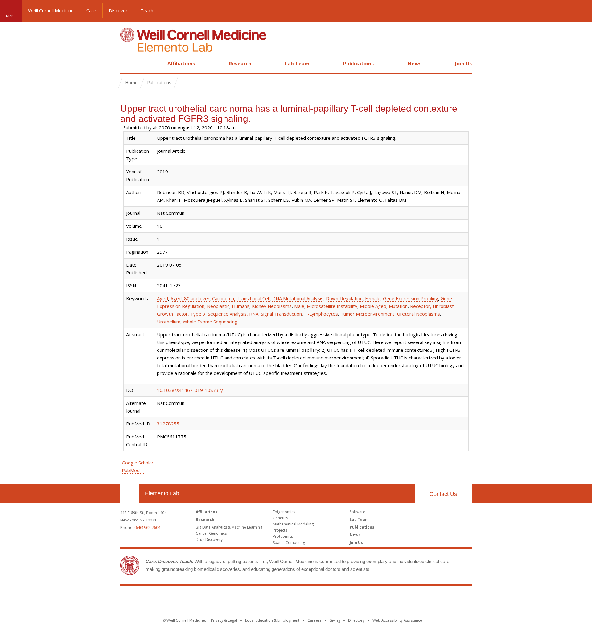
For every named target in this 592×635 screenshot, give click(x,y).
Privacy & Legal (224, 620)
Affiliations (181, 63)
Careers (314, 620)
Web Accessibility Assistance (397, 620)
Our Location (129, 493)
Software (357, 511)
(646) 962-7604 (147, 527)
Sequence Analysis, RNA (233, 314)
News (414, 63)
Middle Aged (373, 306)
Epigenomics (284, 511)
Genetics (280, 518)
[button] (581, 11)
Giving (334, 620)
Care (91, 10)
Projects (280, 530)
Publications (358, 63)
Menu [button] (11, 16)
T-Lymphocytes (321, 314)
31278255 (168, 424)
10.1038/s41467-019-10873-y (190, 390)
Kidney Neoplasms (272, 306)
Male (299, 306)
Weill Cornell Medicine (51, 10)
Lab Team (297, 63)
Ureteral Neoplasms (418, 314)
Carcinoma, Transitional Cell (241, 298)
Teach (146, 10)
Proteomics (283, 536)
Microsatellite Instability (332, 306)
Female (372, 298)
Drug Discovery (209, 539)
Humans (240, 306)
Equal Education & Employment (272, 620)
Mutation (398, 306)
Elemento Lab (162, 493)
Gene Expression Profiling (410, 298)
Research (240, 63)
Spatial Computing (289, 542)
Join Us (463, 63)
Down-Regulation (344, 298)
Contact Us (443, 494)
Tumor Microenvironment (367, 314)
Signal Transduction (281, 314)
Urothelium (168, 321)
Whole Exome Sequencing (210, 321)
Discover (118, 10)
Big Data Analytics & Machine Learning (229, 527)
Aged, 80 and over (190, 298)
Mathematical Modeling (293, 524)
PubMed (131, 470)
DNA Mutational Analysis (297, 298)
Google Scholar (138, 462)
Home (127, 63)
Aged (162, 298)
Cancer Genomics (211, 533)
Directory (356, 620)
